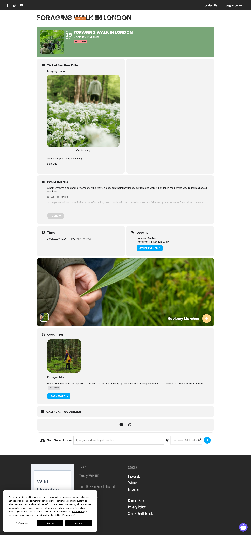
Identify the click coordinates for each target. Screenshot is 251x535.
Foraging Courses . (68, 17)
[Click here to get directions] (207, 440)
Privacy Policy (137, 506)
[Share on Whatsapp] (130, 424)
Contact (118, 17)
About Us (32, 17)
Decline (50, 523)
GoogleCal (72, 412)
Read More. (54, 387)
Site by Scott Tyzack (140, 513)
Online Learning (99, 17)
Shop (45, 17)
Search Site (16, 17)
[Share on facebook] (121, 424)
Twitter (132, 482)
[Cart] (244, 18)
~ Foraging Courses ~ (234, 5)
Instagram (134, 489)
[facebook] (7, 5)
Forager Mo (55, 377)
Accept (78, 523)
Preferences (21, 523)
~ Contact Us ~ (211, 5)
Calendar (53, 412)
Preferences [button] (68, 515)
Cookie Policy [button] (78, 511)
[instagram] (14, 5)
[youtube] (21, 5)
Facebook (134, 476)
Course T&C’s (136, 500)
